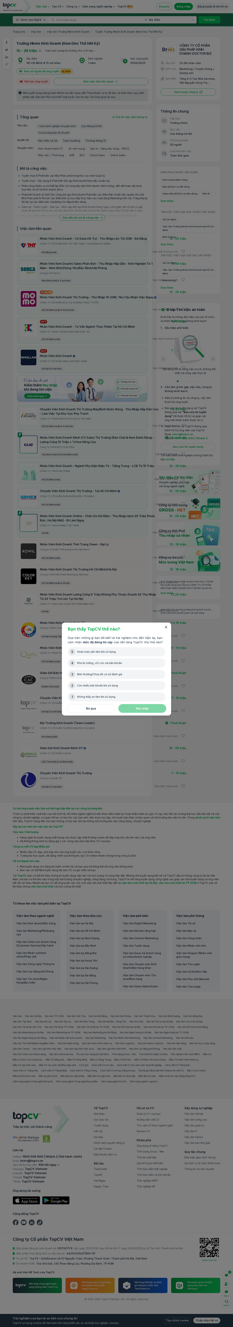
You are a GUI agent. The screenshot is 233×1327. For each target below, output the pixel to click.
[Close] (166, 627)
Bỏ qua (91, 708)
